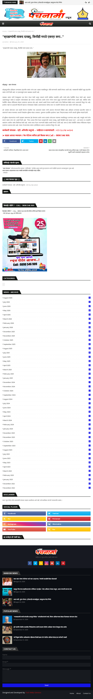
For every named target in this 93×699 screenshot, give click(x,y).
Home (4, 31)
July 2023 (46, 454)
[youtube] (24, 529)
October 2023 (46, 441)
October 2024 (46, 391)
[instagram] (24, 524)
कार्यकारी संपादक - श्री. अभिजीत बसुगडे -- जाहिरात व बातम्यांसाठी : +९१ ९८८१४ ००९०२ (37, 130)
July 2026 (46, 302)
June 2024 (46, 408)
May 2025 (46, 361)
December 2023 (46, 433)
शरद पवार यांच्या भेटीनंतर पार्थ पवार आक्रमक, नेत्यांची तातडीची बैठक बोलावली (35, 579)
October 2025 (46, 340)
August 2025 (46, 348)
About (78, 693)
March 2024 (46, 420)
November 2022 (46, 488)
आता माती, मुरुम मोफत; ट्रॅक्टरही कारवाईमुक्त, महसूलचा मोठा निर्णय (43, 2)
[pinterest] (69, 519)
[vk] (69, 524)
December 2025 (46, 331)
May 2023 (46, 462)
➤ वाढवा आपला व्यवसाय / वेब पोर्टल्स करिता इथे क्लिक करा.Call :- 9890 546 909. (36, 135)
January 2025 (46, 378)
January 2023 (46, 479)
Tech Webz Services (33, 692)
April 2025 (46, 365)
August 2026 (46, 298)
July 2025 (46, 353)
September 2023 (46, 446)
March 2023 (46, 471)
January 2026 (46, 327)
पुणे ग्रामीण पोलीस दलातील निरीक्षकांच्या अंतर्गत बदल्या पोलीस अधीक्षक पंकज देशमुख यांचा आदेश (40, 627)
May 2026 (46, 310)
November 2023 (46, 437)
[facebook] (24, 513)
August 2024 (46, 399)
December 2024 (46, 382)
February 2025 (46, 374)
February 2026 (46, 323)
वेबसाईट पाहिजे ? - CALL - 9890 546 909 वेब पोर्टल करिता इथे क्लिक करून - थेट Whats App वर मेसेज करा (23, 212)
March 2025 (46, 370)
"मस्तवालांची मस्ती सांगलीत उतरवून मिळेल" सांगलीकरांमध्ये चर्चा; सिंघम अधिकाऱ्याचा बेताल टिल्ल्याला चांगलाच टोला (45, 617)
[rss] (24, 519)
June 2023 (46, 458)
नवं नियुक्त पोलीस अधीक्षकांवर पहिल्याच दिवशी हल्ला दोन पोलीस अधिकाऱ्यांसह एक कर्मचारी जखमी (40, 637)
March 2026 (46, 319)
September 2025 (46, 344)
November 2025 (46, 336)
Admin (6, 42)
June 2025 (46, 357)
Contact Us (87, 693)
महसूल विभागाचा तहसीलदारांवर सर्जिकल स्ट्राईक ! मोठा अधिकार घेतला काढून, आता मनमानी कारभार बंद (43, 589)
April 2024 (46, 416)
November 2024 (46, 386)
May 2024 (46, 412)
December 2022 (46, 484)
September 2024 (46, 395)
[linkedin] (58, 563)
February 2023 (46, 475)
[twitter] (69, 513)
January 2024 (46, 429)
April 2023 (46, 467)
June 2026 (46, 306)
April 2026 (46, 315)
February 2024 (46, 424)
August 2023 (46, 450)
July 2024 (46, 403)
